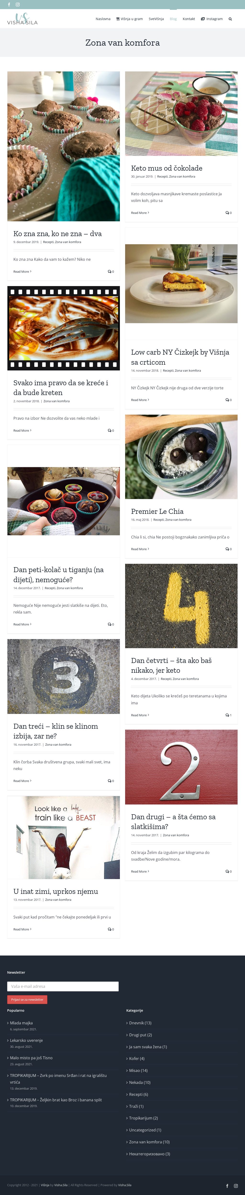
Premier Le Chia (157, 511)
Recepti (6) (138, 1094)
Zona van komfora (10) (149, 1142)
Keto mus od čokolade (166, 168)
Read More (21, 271)
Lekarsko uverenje (26, 1040)
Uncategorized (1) (145, 1130)
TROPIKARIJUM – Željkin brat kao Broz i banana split (56, 1100)
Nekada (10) (139, 1082)
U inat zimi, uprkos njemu (55, 891)
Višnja (45, 1185)
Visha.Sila (60, 1185)
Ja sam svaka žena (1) (148, 1046)
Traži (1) (136, 1106)
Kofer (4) (137, 1058)
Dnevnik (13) (140, 1023)
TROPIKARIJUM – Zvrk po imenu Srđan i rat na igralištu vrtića (58, 1079)
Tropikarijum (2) (143, 1118)
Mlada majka (21, 1023)
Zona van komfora (68, 242)
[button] (230, 18)
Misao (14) (138, 1070)
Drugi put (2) (140, 1034)
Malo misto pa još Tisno (31, 1057)
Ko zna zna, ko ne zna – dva (57, 233)
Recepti (48, 242)
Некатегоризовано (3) (149, 1154)
